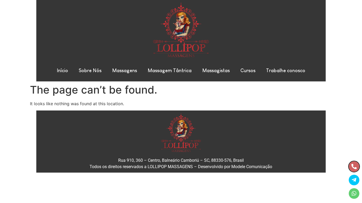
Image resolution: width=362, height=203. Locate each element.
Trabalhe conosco (285, 70)
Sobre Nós (90, 70)
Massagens (124, 70)
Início (62, 70)
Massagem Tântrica (170, 70)
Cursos (247, 70)
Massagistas (216, 70)
